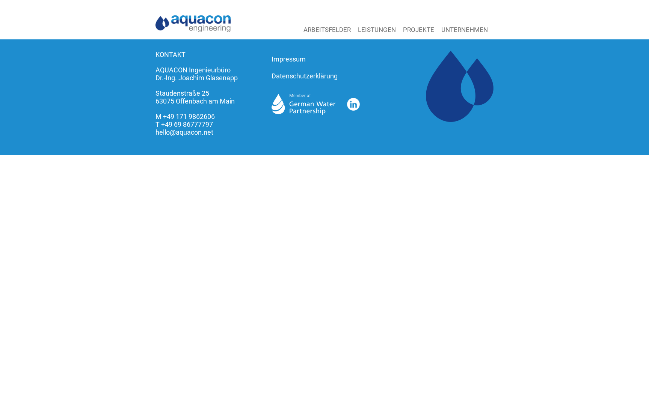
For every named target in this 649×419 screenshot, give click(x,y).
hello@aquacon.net (184, 132)
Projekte (418, 29)
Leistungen (377, 29)
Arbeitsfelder (327, 29)
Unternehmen (464, 29)
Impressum (289, 59)
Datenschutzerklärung (305, 76)
